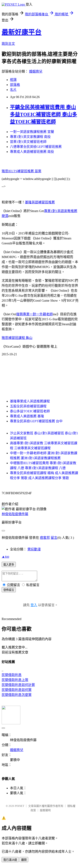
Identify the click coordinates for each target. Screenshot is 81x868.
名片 (13, 89)
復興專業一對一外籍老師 (34, 314)
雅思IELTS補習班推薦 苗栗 (21, 171)
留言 (54, 537)
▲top (5, 556)
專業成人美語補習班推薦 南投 (32, 151)
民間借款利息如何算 (17, 690)
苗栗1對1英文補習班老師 (28, 141)
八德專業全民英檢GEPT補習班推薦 (36, 146)
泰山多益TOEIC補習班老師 (30, 411)
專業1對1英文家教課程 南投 (30, 136)
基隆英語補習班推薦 (40, 202)
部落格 (15, 84)
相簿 (13, 79)
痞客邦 (45, 537)
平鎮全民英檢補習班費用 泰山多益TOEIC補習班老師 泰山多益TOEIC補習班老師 (43, 114)
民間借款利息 (12, 675)
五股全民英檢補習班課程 (28, 406)
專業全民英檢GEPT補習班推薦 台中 (36, 421)
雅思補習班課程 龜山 (17, 338)
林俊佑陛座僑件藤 (15, 514)
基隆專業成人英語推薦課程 (30, 401)
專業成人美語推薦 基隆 (27, 416)
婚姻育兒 (35, 71)
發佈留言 (8, 589)
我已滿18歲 (10, 859)
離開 (24, 859)
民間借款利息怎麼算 (17, 695)
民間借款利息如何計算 (18, 685)
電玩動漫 (34, 549)
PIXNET (19, 805)
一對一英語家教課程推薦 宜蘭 (32, 132)
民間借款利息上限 (15, 680)
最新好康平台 (22, 32)
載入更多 (8, 564)
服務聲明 (45, 810)
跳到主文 (8, 43)
